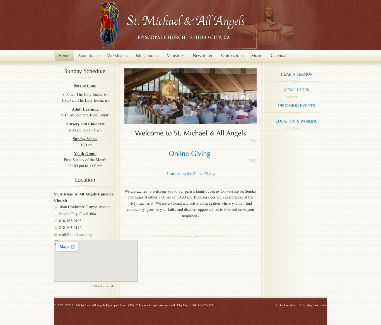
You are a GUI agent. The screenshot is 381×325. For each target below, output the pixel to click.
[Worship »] (117, 55)
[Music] (257, 55)
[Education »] (147, 55)
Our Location (287, 305)
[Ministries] (176, 55)
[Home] (64, 55)
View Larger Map (105, 286)
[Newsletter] (203, 55)
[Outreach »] (232, 55)
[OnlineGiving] (189, 152)
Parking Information (315, 305)
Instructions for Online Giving (190, 173)
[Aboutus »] (88, 55)
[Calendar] (279, 55)
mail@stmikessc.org (75, 234)
